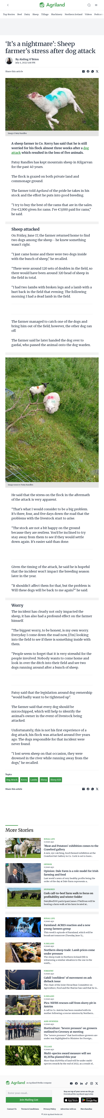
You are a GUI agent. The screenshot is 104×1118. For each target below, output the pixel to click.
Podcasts (98, 14)
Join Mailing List (29, 1099)
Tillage (45, 14)
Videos (88, 14)
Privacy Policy (50, 1109)
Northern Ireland (73, 14)
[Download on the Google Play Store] (89, 1100)
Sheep (35, 14)
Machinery (56, 14)
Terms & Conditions (30, 1109)
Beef (19, 14)
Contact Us (11, 1109)
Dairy (27, 14)
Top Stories (9, 14)
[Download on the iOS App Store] (71, 1100)
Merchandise (86, 1109)
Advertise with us (68, 1109)
